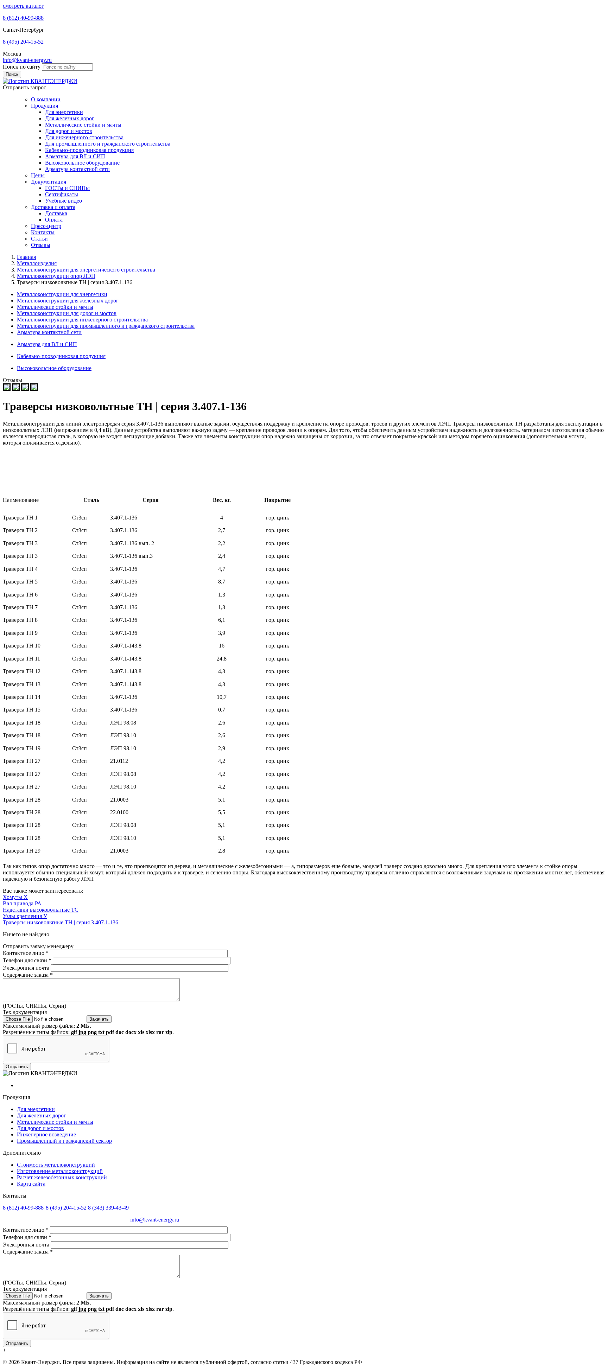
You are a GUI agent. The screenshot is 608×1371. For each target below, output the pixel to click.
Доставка (56, 213)
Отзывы (40, 245)
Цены (38, 175)
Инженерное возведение (46, 1134)
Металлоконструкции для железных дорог (68, 301)
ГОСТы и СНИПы (67, 188)
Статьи (39, 239)
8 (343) (108, 1208)
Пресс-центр (46, 226)
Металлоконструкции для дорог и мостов (66, 313)
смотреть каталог (23, 6)
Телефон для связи (27, 960)
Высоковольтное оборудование (82, 163)
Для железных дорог (69, 118)
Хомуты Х (15, 897)
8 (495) (23, 42)
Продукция (44, 106)
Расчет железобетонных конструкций (62, 1177)
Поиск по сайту (22, 67)
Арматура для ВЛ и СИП (75, 156)
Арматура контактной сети (77, 169)
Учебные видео (63, 201)
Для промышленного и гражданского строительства (107, 144)
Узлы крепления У (25, 916)
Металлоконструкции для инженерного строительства (82, 320)
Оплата (54, 220)
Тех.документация (25, 1012)
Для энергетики (64, 112)
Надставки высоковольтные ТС (40, 910)
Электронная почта (27, 968)
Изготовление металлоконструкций (60, 1171)
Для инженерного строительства (84, 137)
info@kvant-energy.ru (27, 60)
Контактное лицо (26, 953)
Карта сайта (31, 1184)
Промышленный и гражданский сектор (64, 1141)
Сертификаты (61, 194)
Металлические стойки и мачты (83, 125)
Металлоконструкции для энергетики (62, 294)
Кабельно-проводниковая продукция (89, 150)
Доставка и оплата (53, 207)
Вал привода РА (22, 903)
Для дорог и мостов (68, 131)
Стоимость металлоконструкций (56, 1165)
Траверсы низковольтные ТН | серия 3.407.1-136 (60, 922)
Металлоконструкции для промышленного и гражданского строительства (106, 326)
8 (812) (23, 18)
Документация (48, 182)
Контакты (43, 232)
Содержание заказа (28, 975)
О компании (46, 99)
